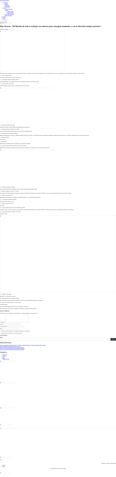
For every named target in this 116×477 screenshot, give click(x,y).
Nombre (2, 324)
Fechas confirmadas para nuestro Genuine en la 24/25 (10, 346)
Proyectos (4, 8)
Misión (6, 3)
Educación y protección (9, 14)
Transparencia (7, 6)
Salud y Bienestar (8, 15)
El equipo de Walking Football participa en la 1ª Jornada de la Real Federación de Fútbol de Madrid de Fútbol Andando (23, 345)
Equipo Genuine (10, 11)
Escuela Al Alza (10, 12)
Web (1, 328)
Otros (3, 356)
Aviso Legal (34, 470)
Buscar (1, 337)
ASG (3, 18)
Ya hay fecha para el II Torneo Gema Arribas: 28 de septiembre (12, 349)
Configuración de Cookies (84, 470)
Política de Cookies (63, 470)
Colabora (4, 16)
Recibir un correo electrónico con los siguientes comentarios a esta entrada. (15, 331)
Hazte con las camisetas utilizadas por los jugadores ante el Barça (12, 348)
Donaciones (4, 354)
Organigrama (7, 5)
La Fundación (5, 2)
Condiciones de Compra (73, 470)
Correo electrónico (4, 326)
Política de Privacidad (54, 470)
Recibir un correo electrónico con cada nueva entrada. (11, 333)
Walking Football (5, 359)
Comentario (2, 322)
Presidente (7, 4)
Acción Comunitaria (9, 9)
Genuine (6, 29)
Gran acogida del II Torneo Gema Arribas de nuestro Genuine (12, 347)
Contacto (28, 470)
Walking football (10, 13)
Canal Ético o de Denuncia (43, 470)
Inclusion (6, 10)
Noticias (4, 17)
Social (3, 358)
